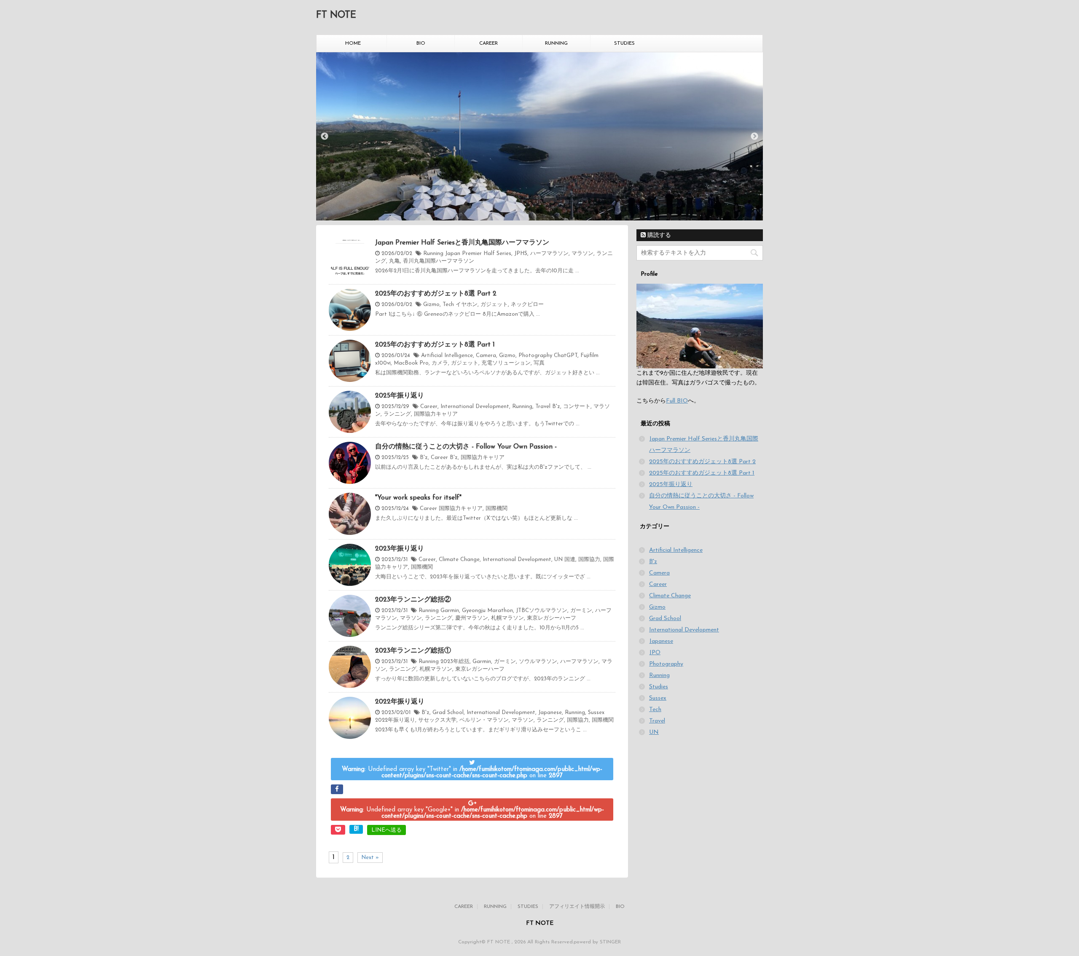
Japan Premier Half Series (478, 253)
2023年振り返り (399, 548)
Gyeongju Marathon (487, 610)
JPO (654, 653)
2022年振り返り (399, 701)
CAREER (488, 43)
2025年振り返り (399, 395)
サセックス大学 (437, 720)
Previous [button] (324, 136)
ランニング (397, 414)
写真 (539, 363)
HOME (353, 43)
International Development (474, 406)
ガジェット (494, 304)
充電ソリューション (506, 363)
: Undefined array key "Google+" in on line (472, 813)
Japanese (550, 712)
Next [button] (754, 136)
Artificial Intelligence (447, 355)
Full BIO (677, 401)
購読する (658, 235)
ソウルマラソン (538, 661)
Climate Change (459, 559)
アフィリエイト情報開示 (577, 906)
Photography (535, 355)
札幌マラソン (507, 618)
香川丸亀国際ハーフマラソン (438, 261)
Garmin (449, 610)
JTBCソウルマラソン (541, 610)
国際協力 (589, 559)
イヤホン (467, 304)
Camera (486, 355)
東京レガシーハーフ (551, 618)
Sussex (596, 712)
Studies (658, 687)
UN (558, 559)
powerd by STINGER (597, 942)
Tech (448, 304)
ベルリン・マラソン (484, 720)
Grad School (448, 712)
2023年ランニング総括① (413, 650)
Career (429, 406)
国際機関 (496, 508)
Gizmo (431, 304)
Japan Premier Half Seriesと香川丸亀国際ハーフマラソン (462, 242)
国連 (569, 559)
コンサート (576, 406)
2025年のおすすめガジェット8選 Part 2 (436, 293)
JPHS (520, 253)
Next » (370, 857)
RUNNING (556, 43)
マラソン (582, 253)
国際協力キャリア (436, 414)
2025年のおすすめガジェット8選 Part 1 (435, 344)
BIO (420, 43)
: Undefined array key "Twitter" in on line (472, 772)
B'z (556, 406)
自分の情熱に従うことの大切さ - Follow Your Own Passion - (466, 446)
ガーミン (581, 610)
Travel (542, 406)
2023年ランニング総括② (413, 599)
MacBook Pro (411, 363)
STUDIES (624, 43)
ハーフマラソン (549, 253)
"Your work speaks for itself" (418, 497)
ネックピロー (527, 304)
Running (433, 253)
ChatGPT (565, 355)
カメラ (440, 363)
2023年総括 (455, 661)
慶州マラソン (471, 618)
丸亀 (394, 261)
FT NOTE (336, 15)
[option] (539, 136)
